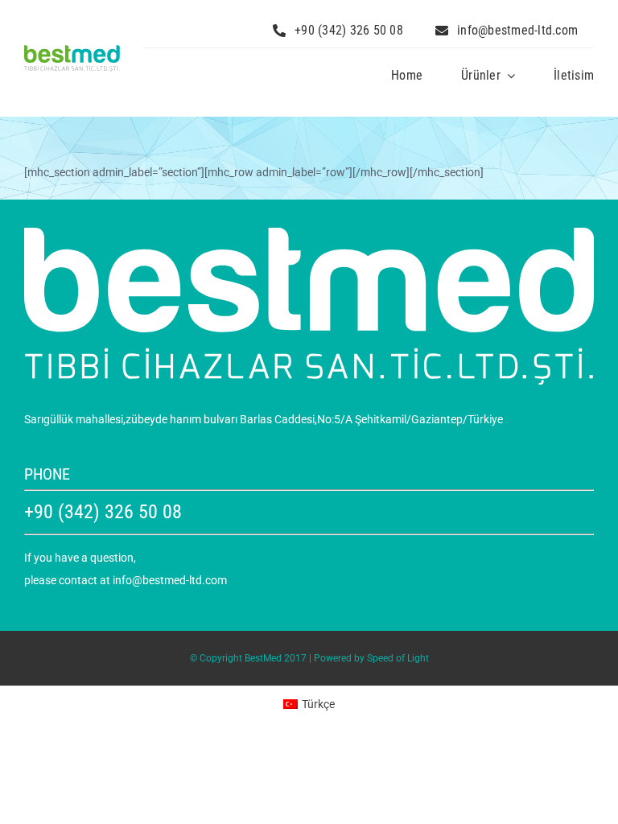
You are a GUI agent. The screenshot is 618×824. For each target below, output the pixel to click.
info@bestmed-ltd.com (170, 580)
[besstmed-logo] (72, 50)
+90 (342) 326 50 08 (103, 512)
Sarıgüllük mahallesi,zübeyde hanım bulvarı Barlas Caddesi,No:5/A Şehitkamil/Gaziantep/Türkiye (263, 419)
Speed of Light (398, 658)
